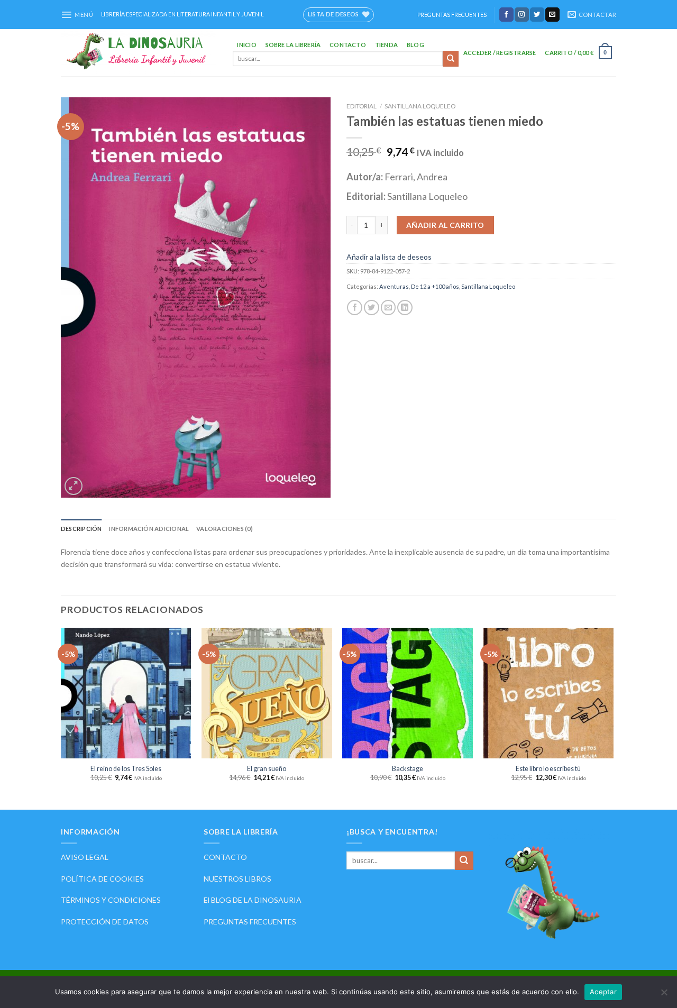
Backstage (407, 769)
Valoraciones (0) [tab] (224, 528)
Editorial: (366, 196)
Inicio (246, 44)
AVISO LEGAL (84, 857)
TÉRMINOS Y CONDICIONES (111, 899)
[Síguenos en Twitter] (537, 14)
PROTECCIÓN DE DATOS (105, 921)
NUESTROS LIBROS (237, 878)
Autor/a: (365, 176)
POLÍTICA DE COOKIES (102, 878)
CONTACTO (225, 857)
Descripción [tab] (81, 528)
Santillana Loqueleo (420, 106)
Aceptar (603, 991)
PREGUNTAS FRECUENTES (452, 15)
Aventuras (394, 286)
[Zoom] (74, 486)
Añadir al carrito (445, 225)
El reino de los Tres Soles (125, 769)
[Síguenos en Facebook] (506, 14)
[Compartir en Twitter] (371, 307)
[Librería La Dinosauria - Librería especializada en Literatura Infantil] (139, 52)
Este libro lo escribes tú (548, 769)
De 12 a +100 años (435, 286)
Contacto (348, 44)
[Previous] (61, 718)
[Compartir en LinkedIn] (405, 307)
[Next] (613, 718)
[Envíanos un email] (552, 14)
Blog (415, 44)
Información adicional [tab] (149, 528)
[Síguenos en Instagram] (522, 14)
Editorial (361, 106)
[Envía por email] (388, 307)
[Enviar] (451, 59)
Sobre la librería (293, 44)
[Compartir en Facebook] (354, 307)
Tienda (386, 44)
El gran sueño (266, 769)
